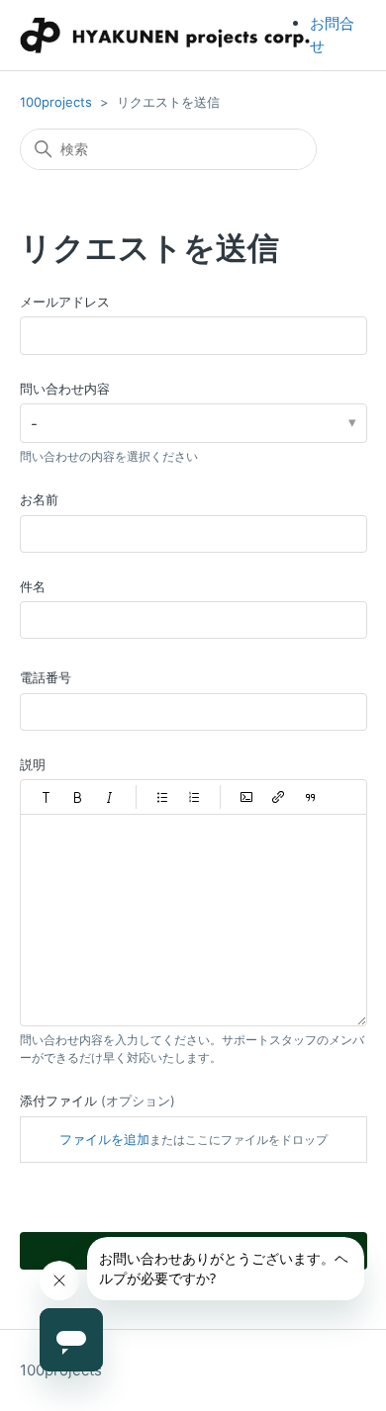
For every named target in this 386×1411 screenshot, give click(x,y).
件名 (33, 586)
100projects (56, 102)
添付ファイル (97, 1100)
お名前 (39, 499)
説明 (33, 764)
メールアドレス (65, 301)
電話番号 (45, 677)
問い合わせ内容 (65, 389)
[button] (46, 797)
